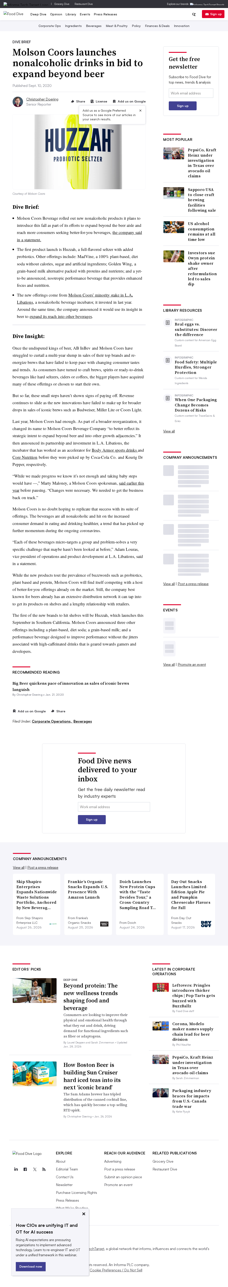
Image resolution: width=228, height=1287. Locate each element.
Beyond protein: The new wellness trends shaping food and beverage (90, 997)
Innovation (181, 26)
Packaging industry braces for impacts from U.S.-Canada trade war (191, 1098)
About (60, 1161)
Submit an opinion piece (123, 1177)
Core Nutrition (24, 457)
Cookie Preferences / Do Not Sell (116, 1270)
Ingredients (73, 26)
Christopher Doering (42, 99)
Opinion (56, 14)
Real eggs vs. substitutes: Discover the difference (196, 329)
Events (85, 14)
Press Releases (105, 14)
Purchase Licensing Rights (76, 1192)
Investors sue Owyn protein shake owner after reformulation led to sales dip (202, 268)
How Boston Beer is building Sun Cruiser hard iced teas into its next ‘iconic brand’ (92, 1076)
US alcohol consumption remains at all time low (201, 231)
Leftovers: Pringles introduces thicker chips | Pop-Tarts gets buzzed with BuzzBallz (193, 995)
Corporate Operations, (52, 721)
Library (71, 14)
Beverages (94, 26)
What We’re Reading (72, 1208)
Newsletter (64, 1184)
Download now (30, 1266)
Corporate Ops (50, 26)
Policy (136, 26)
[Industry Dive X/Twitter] (34, 1169)
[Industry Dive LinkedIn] (16, 1169)
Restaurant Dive (84, 4)
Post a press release (193, 584)
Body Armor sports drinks (115, 450)
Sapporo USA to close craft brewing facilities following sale (202, 200)
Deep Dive (39, 14)
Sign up (216, 14)
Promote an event (192, 664)
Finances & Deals (157, 26)
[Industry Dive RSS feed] (44, 1169)
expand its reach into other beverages (61, 316)
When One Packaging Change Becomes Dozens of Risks (196, 405)
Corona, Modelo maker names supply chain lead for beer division (192, 1031)
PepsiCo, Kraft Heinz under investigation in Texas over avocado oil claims (202, 162)
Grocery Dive (61, 4)
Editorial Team (67, 1169)
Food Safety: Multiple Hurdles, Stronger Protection (196, 367)
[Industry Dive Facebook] (25, 1169)
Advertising (112, 1161)
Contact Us (64, 1177)
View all (169, 431)
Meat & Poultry (117, 26)
